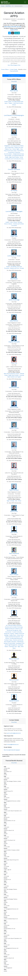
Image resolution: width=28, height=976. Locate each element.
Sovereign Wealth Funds (17, 101)
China (11, 222)
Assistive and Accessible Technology (14, 627)
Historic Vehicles (8, 224)
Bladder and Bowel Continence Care (13, 628)
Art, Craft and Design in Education (14, 625)
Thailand (10, 103)
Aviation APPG (13, 30)
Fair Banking (13, 266)
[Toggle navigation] (25, 2)
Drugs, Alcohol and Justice (10, 150)
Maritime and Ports (14, 268)
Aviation (7, 222)
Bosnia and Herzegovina (12, 630)
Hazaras (12, 633)
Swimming (11, 646)
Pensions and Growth (18, 640)
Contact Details (13, 69)
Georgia (12, 500)
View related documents (14, 75)
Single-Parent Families (14, 157)
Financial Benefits (14, 71)
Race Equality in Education (10, 641)
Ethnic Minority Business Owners (11, 373)
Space (6, 103)
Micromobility (8, 155)
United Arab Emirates (18, 103)
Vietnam (14, 104)
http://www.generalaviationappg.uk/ (12, 750)
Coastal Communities (17, 632)
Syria (15, 646)
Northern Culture (8, 640)
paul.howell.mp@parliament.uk (14, 733)
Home (2, 6)
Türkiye (19, 500)
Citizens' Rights (15, 149)
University (21, 375)
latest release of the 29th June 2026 (12, 26)
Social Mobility (11, 643)
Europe (15, 222)
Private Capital (7, 101)
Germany (20, 222)
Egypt (8, 500)
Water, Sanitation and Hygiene (14, 377)
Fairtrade (22, 373)
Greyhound (6, 633)
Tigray (18, 646)
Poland (6, 375)
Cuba (21, 149)
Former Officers (5, 69)
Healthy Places (12, 635)
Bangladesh (7, 145)
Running (5, 643)
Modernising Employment (16, 638)
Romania (22, 268)
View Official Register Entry (14, 65)
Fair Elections (20, 150)
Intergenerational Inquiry (18, 154)
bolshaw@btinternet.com (13, 744)
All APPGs (8, 6)
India (16, 500)
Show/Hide (14, 81)
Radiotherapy (20, 641)
